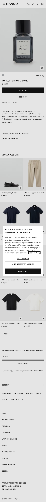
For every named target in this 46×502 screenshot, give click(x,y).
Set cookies (23, 258)
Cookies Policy (34, 253)
